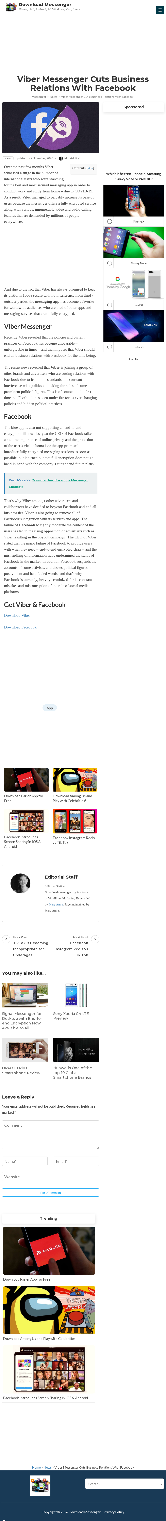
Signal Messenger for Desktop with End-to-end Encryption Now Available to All (22, 1021)
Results (133, 359)
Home (36, 1467)
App (50, 708)
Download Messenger (44, 4)
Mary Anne (56, 904)
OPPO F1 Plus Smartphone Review (21, 1070)
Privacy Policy (114, 1512)
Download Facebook (20, 627)
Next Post (71, 946)
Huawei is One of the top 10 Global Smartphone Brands (72, 1073)
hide (90, 168)
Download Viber (17, 615)
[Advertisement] (83, 43)
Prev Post (30, 946)
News (8, 158)
